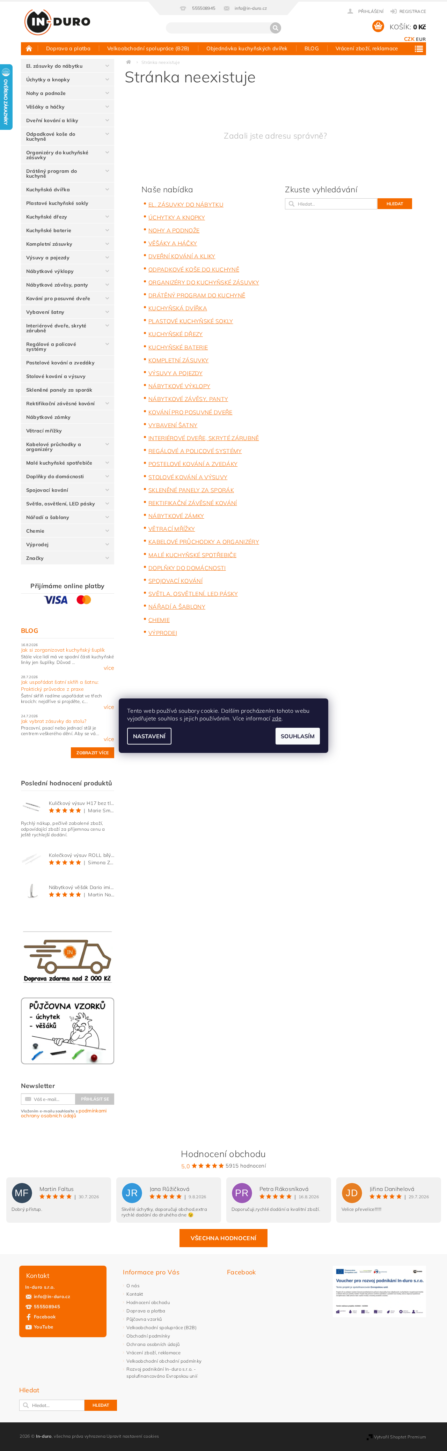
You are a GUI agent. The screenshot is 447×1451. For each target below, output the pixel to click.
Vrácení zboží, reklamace (367, 48)
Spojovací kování (47, 490)
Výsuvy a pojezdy (47, 257)
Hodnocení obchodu (147, 1302)
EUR (421, 39)
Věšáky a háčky (45, 107)
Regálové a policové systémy (51, 346)
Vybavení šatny (45, 312)
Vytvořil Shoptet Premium (400, 1436)
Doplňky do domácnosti (55, 476)
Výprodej (37, 544)
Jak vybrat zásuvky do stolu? (54, 721)
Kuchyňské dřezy (46, 217)
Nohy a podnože (46, 93)
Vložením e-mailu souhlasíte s (64, 1113)
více (109, 668)
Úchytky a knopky (48, 79)
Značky (35, 558)
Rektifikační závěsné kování (60, 403)
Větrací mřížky (44, 431)
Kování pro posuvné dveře (58, 298)
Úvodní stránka (29, 48)
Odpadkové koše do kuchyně (50, 136)
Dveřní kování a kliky (52, 120)
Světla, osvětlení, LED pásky (60, 504)
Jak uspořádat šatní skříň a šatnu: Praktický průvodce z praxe (60, 685)
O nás (132, 1285)
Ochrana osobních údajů (152, 1344)
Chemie (35, 531)
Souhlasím (298, 736)
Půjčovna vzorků (144, 1319)
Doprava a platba (68, 48)
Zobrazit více (92, 752)
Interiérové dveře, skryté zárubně (56, 328)
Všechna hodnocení (223, 1238)
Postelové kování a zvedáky (60, 363)
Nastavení (149, 736)
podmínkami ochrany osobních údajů (64, 1113)
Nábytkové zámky (48, 417)
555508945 (47, 1306)
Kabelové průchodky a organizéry (53, 446)
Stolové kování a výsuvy (56, 376)
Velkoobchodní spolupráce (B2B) (148, 48)
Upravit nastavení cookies (133, 1436)
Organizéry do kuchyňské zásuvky (57, 155)
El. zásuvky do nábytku (54, 66)
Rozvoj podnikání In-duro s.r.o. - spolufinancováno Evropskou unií (161, 1372)
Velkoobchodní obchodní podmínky (163, 1361)
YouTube (43, 1327)
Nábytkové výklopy (50, 271)
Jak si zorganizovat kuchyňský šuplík (63, 650)
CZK (409, 39)
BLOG (312, 48)
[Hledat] (275, 28)
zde (276, 718)
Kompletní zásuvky (49, 244)
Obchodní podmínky (148, 1336)
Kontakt (134, 1294)
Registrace (413, 11)
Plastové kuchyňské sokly (57, 203)
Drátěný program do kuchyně (51, 173)
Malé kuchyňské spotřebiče (59, 463)
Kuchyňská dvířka (48, 189)
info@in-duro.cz (52, 1296)
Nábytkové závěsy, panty (57, 285)
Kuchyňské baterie (48, 230)
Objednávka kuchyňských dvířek (247, 48)
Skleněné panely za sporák (59, 390)
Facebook (45, 1316)
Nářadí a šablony (47, 517)
